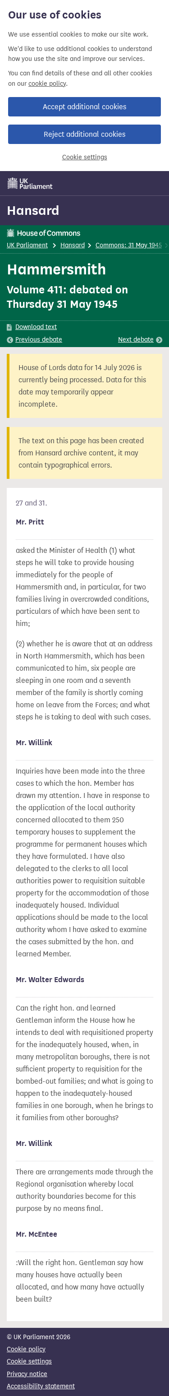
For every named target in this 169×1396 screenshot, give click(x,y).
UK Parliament (27, 245)
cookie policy (47, 84)
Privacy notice (27, 1374)
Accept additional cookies (84, 106)
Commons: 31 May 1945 (129, 245)
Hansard (33, 210)
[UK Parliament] (30, 183)
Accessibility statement (41, 1386)
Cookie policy (26, 1349)
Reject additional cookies (84, 134)
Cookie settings (84, 157)
